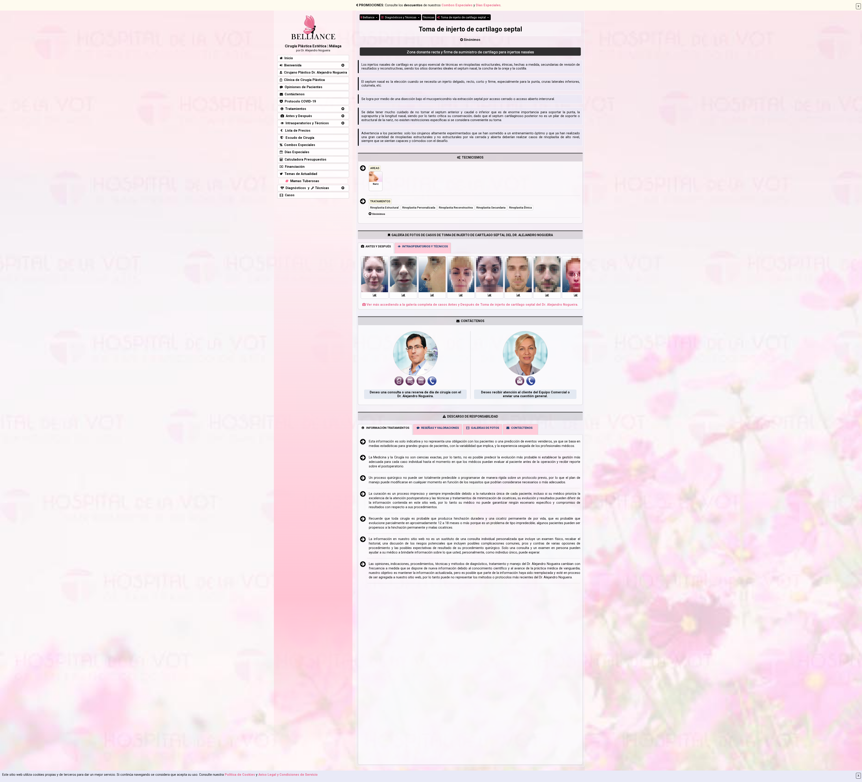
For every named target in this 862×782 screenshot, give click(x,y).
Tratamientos (294, 109)
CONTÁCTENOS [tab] (521, 427)
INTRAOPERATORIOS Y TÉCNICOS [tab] (424, 246)
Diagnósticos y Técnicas (400, 17)
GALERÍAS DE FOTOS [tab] (484, 427)
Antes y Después (298, 116)
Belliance (368, 17)
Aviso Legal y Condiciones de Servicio (288, 775)
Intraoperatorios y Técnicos (306, 123)
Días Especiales (488, 5)
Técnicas (428, 17)
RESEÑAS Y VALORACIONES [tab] (439, 427)
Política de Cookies (240, 775)
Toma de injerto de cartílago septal (463, 17)
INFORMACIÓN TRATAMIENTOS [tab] (387, 427)
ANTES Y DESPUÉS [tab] (377, 246)
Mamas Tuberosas (303, 181)
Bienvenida (291, 65)
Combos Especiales (457, 5)
